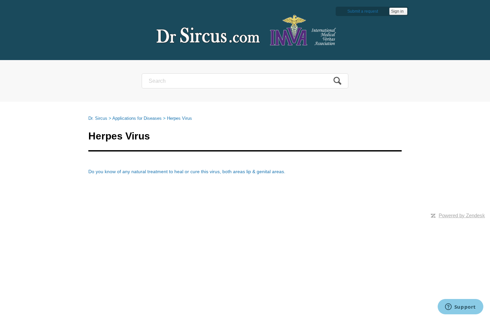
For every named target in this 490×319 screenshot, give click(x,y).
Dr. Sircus (97, 118)
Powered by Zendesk (462, 215)
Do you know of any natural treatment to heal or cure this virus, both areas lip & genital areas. (186, 171)
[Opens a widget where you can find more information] (460, 307)
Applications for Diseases (137, 118)
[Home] (245, 29)
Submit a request (362, 11)
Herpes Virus (179, 118)
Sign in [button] (397, 11)
